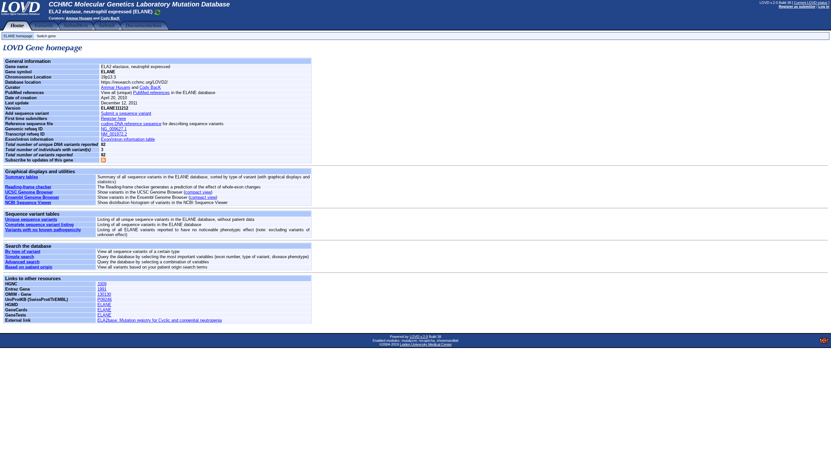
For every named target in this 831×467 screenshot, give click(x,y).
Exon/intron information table (128, 139)
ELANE (104, 304)
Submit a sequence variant (126, 113)
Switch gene (46, 36)
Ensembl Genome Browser (32, 197)
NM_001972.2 (114, 134)
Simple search (19, 256)
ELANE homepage (18, 36)
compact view (198, 192)
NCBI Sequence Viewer (28, 202)
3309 (101, 283)
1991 (101, 289)
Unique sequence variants (31, 219)
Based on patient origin (28, 267)
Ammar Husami (79, 18)
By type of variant (22, 251)
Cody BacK (110, 18)
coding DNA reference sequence (131, 123)
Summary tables (21, 176)
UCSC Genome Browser (29, 192)
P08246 (104, 299)
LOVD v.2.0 (419, 337)
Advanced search (22, 261)
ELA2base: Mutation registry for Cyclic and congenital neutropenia (159, 320)
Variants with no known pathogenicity (43, 229)
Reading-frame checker (28, 187)
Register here (113, 118)
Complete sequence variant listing (39, 224)
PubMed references (151, 92)
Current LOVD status (810, 3)
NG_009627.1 (114, 128)
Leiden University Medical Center (426, 344)
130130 (104, 294)
